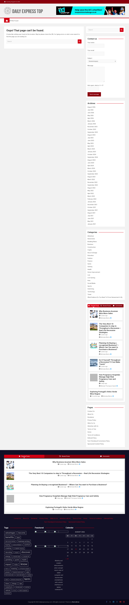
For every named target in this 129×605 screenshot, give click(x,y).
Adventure (91, 236)
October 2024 (92, 154)
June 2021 (91, 218)
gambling (8, 560)
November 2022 (92, 182)
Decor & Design (92, 253)
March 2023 (91, 179)
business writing (24, 541)
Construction (92, 247)
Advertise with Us (93, 426)
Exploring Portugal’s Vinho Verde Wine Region (103, 393)
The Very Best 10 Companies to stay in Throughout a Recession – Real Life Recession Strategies (110, 328)
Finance (90, 261)
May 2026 (90, 115)
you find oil (7, 593)
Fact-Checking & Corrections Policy (99, 441)
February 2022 (92, 199)
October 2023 (92, 171)
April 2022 (91, 193)
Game (89, 264)
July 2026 (90, 110)
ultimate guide (19, 587)
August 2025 (91, 135)
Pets (89, 280)
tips (20, 583)
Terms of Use (92, 429)
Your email (91, 50)
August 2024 (91, 160)
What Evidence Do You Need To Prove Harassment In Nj (105, 297)
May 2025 (90, 143)
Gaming (90, 266)
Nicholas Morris (105, 318)
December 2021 (92, 204)
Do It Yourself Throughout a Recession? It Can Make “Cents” (109, 362)
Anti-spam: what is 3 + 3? (95, 85)
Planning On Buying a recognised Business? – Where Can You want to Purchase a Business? (109, 346)
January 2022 (92, 202)
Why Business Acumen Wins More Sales (108, 312)
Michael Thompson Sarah (108, 386)
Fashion (90, 258)
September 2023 (93, 174)
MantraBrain (75, 602)
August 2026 (91, 107)
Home (89, 432)
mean (6, 568)
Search (79, 41)
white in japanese (23, 590)
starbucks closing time (16, 579)
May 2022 (90, 190)
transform (9, 587)
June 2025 (91, 140)
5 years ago (104, 315)
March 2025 (91, 149)
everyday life (26, 556)
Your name (91, 42)
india (16, 564)
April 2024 (91, 165)
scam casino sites (9, 575)
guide (17, 560)
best (18, 537)
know (24, 564)
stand (6, 579)
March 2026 (91, 121)
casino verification (17, 545)
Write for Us (91, 423)
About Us (90, 414)
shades (29, 575)
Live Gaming (91, 278)
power (7, 572)
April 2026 (91, 118)
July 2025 (90, 138)
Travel (89, 294)
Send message (94, 94)
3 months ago (96, 396)
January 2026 (92, 124)
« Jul (67, 559)
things (14, 583)
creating (8, 548)
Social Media (91, 283)
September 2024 (93, 157)
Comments (118, 305)
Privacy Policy (92, 420)
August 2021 (91, 213)
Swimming (91, 289)
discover (25, 552)
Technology (91, 292)
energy (7, 556)
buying (7, 545)
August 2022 (91, 188)
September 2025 (93, 132)
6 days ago (104, 383)
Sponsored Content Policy (96, 444)
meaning (14, 569)
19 (76, 549)
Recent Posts (107, 305)
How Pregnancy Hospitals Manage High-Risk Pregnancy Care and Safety (109, 378)
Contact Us (91, 411)
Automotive (91, 239)
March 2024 (91, 168)
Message (90, 65)
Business (90, 244)
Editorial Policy (92, 438)
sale (27, 572)
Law (89, 275)
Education (91, 255)
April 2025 (91, 146)
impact (8, 564)
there (7, 583)
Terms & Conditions (94, 435)
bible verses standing (10, 541)
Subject (90, 58)
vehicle (7, 590)
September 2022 (93, 185)
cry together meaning (19, 548)
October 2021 (92, 207)
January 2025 (92, 152)
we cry (14, 590)
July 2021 (90, 216)
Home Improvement (94, 272)
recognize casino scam (18, 572)
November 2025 (92, 126)
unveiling (27, 587)
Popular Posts (95, 305)
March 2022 (91, 196)
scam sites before (21, 575)
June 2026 (91, 113)
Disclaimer (91, 417)
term (27, 579)
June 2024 (91, 163)
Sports (90, 286)
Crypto (90, 250)
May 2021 (90, 221)
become (21, 533)
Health (90, 269)
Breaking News (92, 241)
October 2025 (92, 129)
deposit (16, 552)
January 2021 (92, 224)
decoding (8, 552)
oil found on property (24, 568)
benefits (9, 537)
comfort (27, 545)
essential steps (16, 556)
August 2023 (91, 177)
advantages (10, 533)
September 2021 (93, 210)
